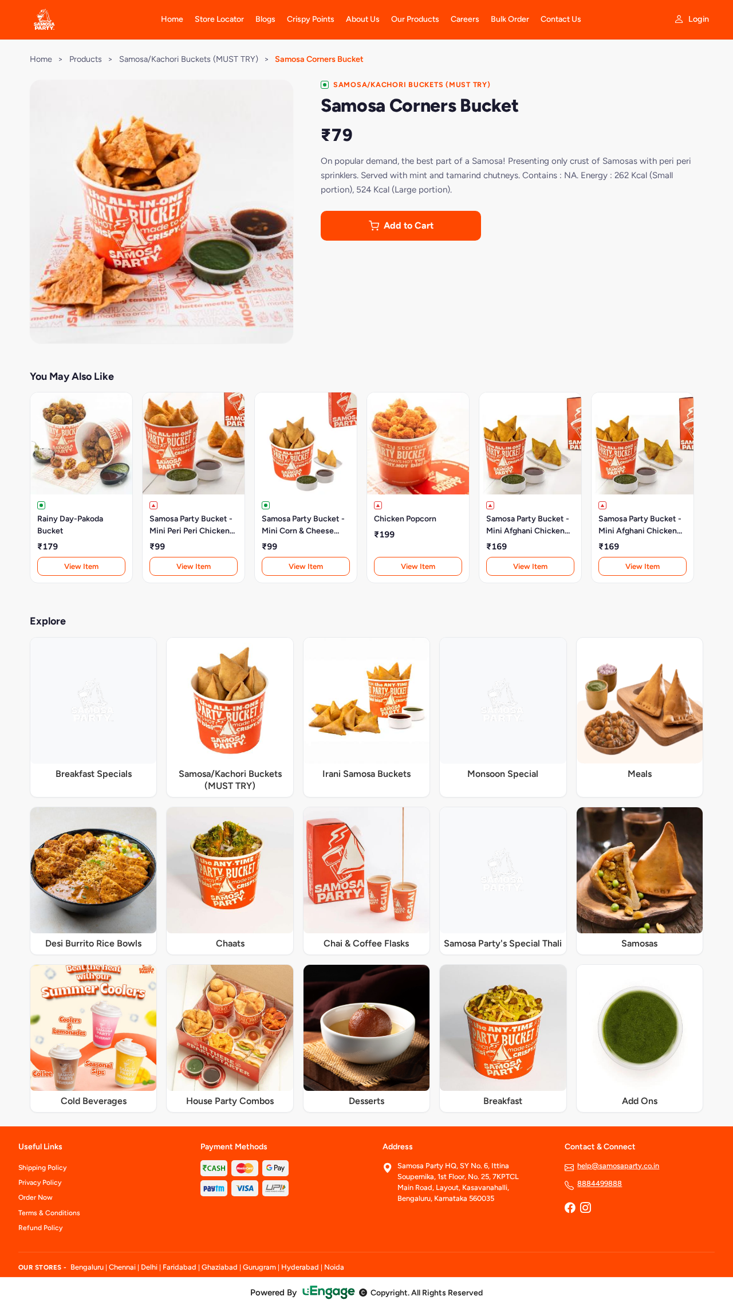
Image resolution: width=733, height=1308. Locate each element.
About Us (363, 19)
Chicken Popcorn (405, 519)
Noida (334, 1267)
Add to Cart (409, 225)
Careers (465, 19)
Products (85, 59)
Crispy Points (310, 19)
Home (172, 19)
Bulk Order (510, 19)
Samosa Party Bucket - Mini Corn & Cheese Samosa (303, 525)
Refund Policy (40, 1228)
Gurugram (259, 1267)
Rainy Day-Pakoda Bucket (70, 525)
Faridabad (179, 1267)
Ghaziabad (220, 1267)
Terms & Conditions (49, 1213)
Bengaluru (87, 1267)
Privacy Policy (39, 1183)
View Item (81, 566)
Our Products (415, 19)
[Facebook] (570, 1209)
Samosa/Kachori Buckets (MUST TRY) (188, 59)
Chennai (122, 1267)
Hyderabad (300, 1267)
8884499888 (599, 1183)
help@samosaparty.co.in (618, 1165)
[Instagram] (585, 1209)
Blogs (265, 19)
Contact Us (561, 19)
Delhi (149, 1267)
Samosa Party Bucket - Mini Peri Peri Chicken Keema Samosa (190, 525)
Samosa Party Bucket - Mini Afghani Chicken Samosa (527, 525)
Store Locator (219, 19)
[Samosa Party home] (82, 19)
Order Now (35, 1197)
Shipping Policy (42, 1168)
